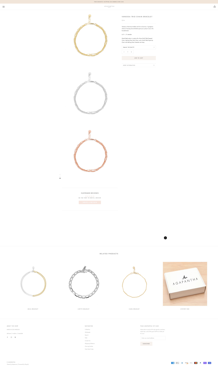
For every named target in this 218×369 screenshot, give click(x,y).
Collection (87, 329)
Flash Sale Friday (89, 349)
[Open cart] (214, 7)
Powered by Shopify (23, 364)
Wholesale (87, 332)
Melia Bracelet (33, 309)
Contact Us (87, 341)
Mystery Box (185, 309)
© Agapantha (11, 362)
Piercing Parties (89, 346)
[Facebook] (7, 337)
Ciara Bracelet (134, 309)
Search (86, 335)
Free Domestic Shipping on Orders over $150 (109, 1)
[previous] (5, 284)
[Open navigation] (4, 6)
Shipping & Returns (90, 343)
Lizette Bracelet (83, 309)
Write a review (90, 202)
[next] (213, 284)
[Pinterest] (15, 337)
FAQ (86, 338)
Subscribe (146, 343)
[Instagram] (11, 337)
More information (129, 65)
